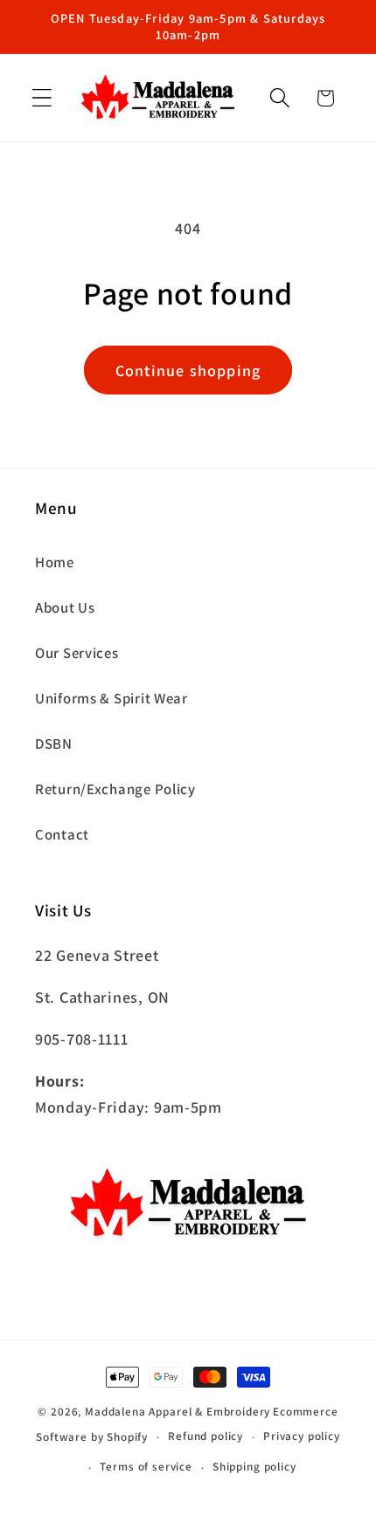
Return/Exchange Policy (115, 789)
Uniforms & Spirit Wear (111, 698)
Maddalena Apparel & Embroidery (177, 1411)
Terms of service (145, 1466)
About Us (65, 607)
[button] (42, 98)
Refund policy (205, 1436)
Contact (62, 834)
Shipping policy (254, 1466)
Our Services (77, 652)
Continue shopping (188, 370)
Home (54, 562)
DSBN (54, 743)
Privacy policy (301, 1436)
